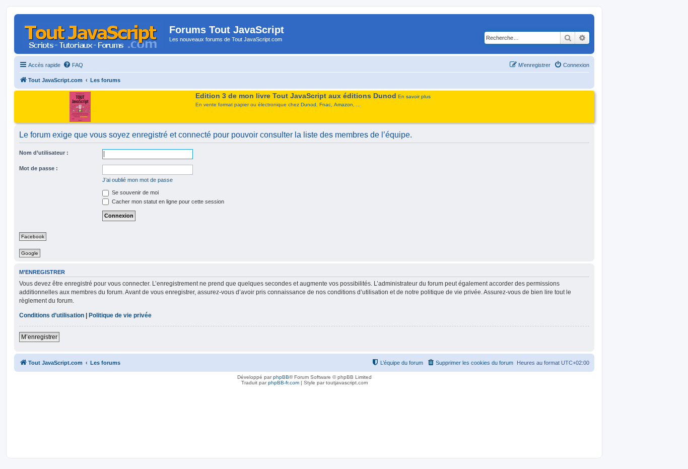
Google (29, 253)
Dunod (308, 104)
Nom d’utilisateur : (43, 153)
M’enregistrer (39, 337)
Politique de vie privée (120, 315)
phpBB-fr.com (283, 382)
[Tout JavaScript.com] (93, 33)
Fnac (325, 104)
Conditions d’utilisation (51, 315)
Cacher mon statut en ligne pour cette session (167, 201)
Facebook (32, 236)
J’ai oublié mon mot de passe (137, 180)
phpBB (281, 377)
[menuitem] (73, 65)
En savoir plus (414, 96)
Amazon (343, 104)
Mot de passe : (38, 168)
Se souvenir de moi (134, 192)
